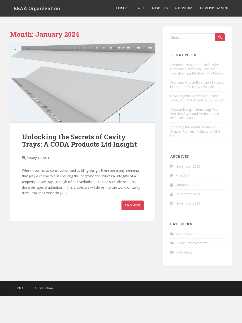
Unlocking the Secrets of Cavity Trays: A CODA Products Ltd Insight (79, 140)
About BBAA (44, 288)
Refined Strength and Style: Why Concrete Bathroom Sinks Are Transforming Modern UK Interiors (196, 68)
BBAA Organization (36, 8)
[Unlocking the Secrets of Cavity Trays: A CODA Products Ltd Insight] (83, 82)
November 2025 (187, 166)
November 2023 (187, 203)
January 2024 (185, 185)
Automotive (184, 8)
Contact (20, 288)
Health (139, 8)
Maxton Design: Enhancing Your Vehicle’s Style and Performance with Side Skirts (194, 113)
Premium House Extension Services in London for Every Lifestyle (197, 84)
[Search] (220, 37)
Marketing (160, 8)
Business (121, 8)
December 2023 (187, 194)
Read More (132, 205)
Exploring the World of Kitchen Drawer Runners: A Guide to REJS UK (195, 131)
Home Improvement (214, 8)
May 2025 (182, 175)
